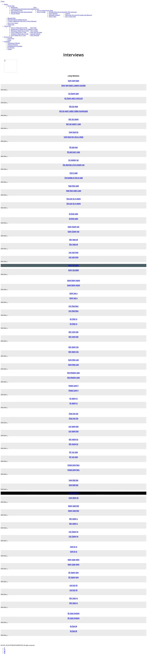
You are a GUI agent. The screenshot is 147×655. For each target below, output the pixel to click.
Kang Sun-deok (73, 265)
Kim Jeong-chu (73, 347)
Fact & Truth (10, 6)
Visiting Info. (11, 24)
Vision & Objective (12, 44)
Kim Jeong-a (73, 518)
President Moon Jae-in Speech (57, 12)
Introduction (14, 7)
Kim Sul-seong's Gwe (73, 124)
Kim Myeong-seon (73, 372)
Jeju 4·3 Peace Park (70, 16)
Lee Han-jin (73, 585)
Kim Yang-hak (73, 332)
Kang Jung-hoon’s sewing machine (73, 85)
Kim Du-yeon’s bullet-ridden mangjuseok (73, 111)
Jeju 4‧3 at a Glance (12, 23)
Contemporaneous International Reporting (22, 9)
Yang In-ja (73, 546)
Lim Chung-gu (73, 531)
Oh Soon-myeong (73, 613)
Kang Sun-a (73, 293)
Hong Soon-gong (73, 559)
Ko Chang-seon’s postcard (73, 98)
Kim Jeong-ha (73, 439)
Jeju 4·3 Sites (34, 29)
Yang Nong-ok (73, 493)
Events (9, 40)
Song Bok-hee (73, 480)
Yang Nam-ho (73, 132)
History (6, 4)
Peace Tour (33, 27)
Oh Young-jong (73, 572)
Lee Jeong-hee (74, 426)
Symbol (9, 49)
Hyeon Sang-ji (73, 385)
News (35, 7)
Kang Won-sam (73, 360)
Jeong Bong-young (73, 280)
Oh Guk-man (73, 147)
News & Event (8, 37)
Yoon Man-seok (73, 186)
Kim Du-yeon (73, 106)
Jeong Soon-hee (73, 506)
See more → (4, 89)
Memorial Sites (11, 18)
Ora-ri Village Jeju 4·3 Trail (18, 35)
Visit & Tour (7, 26)
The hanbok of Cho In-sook (73, 177)
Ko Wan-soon (73, 213)
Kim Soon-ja (73, 598)
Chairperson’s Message (13, 43)
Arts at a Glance (41, 10)
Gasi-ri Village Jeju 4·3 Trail (18, 32)
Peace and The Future (36, 32)
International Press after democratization (21, 12)
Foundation (7, 41)
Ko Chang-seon (73, 93)
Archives (67, 13)
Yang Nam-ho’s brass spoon (73, 137)
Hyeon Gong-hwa (73, 465)
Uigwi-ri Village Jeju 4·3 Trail (19, 27)
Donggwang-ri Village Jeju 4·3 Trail (20, 29)
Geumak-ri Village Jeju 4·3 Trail (19, 34)
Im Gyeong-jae (73, 160)
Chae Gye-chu (73, 413)
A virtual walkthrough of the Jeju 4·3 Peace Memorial (21, 21)
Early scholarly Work (16, 10)
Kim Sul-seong (74, 119)
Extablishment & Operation (14, 46)
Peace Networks (34, 35)
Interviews (36, 9)
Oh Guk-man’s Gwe (73, 152)
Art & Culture (49, 10)
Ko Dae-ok (73, 626)
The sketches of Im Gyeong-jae (73, 165)
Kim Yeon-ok (73, 239)
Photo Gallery (52, 16)
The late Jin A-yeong (73, 198)
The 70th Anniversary (71, 12)
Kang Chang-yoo (73, 226)
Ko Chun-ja (73, 319)
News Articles (34, 31)
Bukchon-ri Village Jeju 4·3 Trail (20, 31)
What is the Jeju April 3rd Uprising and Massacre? (78, 15)
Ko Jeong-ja (74, 398)
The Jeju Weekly (15, 13)
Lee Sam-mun (73, 252)
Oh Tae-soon (73, 452)
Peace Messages (53, 13)
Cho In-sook (73, 173)
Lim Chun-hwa (73, 306)
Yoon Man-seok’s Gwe (73, 190)
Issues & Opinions (35, 34)
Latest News (10, 38)
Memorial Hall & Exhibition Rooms (17, 19)
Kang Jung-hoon (73, 80)
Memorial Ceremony (54, 15)
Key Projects (10, 47)
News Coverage (41, 12)
